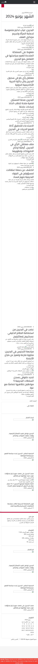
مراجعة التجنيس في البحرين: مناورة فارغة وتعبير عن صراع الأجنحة (19, 355)
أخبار (32, 536)
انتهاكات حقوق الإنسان (28, 532)
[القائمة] (34, 3)
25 (28, 630)
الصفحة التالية (33, 401)
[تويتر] (33, 410)
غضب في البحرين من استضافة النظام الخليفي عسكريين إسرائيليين (21, 333)
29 (33, 632)
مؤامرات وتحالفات (29, 538)
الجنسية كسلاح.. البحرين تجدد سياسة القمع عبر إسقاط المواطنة (19, 454)
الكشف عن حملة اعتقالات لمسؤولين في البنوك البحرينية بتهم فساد (20, 173)
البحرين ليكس (14, 639)
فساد (32, 540)
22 (33, 630)
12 (26, 626)
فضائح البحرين (30, 534)
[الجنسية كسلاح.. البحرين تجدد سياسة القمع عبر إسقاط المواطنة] (23, 440)
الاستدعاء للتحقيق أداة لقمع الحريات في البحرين (21, 127)
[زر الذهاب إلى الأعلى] (37, 645)
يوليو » (28, 634)
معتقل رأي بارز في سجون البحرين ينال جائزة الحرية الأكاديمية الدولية (20, 81)
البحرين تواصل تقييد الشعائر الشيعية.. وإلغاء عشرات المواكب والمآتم (21, 434)
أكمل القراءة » (30, 45)
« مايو (32, 634)
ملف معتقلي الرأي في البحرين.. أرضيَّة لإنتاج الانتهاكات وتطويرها (22, 147)
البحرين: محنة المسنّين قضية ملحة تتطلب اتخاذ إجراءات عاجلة (21, 103)
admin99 (26, 27)
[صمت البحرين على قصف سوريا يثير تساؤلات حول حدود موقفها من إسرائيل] (23, 460)
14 (22, 626)
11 (28, 626)
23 (31, 630)
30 (31, 632)
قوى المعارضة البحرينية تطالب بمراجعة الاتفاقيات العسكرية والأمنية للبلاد (20, 504)
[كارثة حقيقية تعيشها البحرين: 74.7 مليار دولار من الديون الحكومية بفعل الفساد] (19, 481)
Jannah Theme (4, 659)
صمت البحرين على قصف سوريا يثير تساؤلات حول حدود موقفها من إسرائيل (19, 474)
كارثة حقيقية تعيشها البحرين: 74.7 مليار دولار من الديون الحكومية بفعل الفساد (20, 484)
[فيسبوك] (33, 408)
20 (24, 628)
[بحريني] (3, 2)
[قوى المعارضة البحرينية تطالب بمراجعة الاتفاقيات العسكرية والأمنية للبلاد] (23, 490)
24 (29, 630)
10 (29, 626)
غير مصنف (31, 542)
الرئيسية (30, 12)
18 (28, 628)
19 (26, 628)
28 (22, 630)
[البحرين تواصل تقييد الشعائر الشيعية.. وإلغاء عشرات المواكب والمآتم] (23, 420)
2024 (26, 12)
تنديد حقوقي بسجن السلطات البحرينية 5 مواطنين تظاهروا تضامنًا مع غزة (19, 382)
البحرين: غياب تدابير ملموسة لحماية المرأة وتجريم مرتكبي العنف (19, 33)
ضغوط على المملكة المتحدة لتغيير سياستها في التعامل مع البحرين (19, 55)
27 (24, 630)
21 (22, 628)
